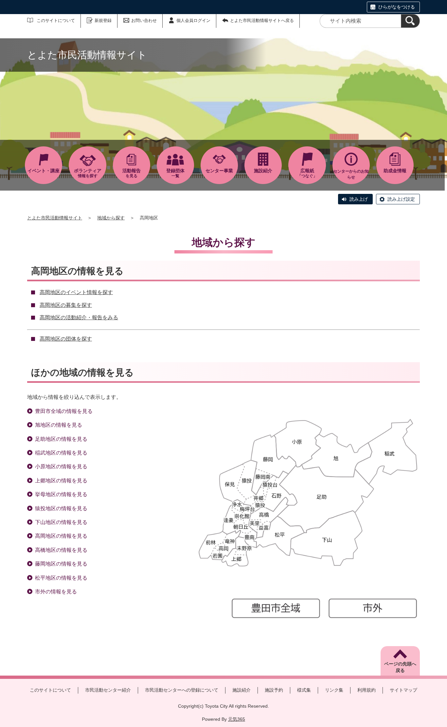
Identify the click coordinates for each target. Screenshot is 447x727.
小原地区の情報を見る (61, 466)
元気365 (236, 719)
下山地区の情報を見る (61, 522)
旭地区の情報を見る (58, 425)
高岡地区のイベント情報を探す (76, 292)
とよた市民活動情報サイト (54, 217)
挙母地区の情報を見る (61, 494)
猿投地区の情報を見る (61, 508)
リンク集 (334, 690)
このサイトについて (56, 20)
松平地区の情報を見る (61, 578)
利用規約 (366, 690)
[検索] (410, 21)
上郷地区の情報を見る (61, 480)
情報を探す (87, 173)
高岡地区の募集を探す (66, 305)
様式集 (304, 690)
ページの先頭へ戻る (400, 667)
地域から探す (111, 217)
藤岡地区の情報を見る (61, 564)
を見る (131, 173)
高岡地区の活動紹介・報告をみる (79, 317)
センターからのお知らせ (351, 174)
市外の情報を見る (56, 591)
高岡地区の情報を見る (61, 536)
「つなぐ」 (307, 173)
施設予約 (274, 690)
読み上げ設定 (401, 199)
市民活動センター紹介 (108, 690)
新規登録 (103, 20)
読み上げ (358, 199)
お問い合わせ (144, 20)
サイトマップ (403, 690)
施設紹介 (241, 690)
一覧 (175, 173)
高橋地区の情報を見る (61, 550)
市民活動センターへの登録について (181, 690)
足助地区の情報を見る (61, 439)
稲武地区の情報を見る (61, 453)
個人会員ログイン (193, 20)
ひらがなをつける (396, 6)
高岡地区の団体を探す (66, 339)
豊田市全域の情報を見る (64, 411)
